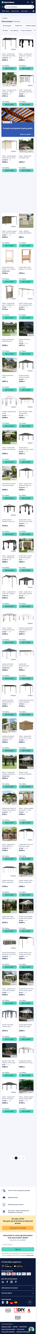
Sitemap (15, 1326)
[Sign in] (28, 2)
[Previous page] (12, 1158)
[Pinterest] (15, 1281)
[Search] (6, 7)
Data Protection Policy (8, 1329)
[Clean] (32, 7)
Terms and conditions (8, 1332)
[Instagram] (11, 1281)
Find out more (30, 1255)
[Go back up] (30, 1302)
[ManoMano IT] (7, 1302)
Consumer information (23, 1332)
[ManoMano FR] (2, 1302)
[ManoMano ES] (15, 1302)
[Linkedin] (2, 1281)
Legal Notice (23, 1326)
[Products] (2, 7)
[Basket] (32, 2)
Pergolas (5, 18)
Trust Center (20, 1329)
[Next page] (23, 1158)
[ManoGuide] (31, 1329)
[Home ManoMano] (13, 2)
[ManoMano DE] (11, 1302)
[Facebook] (7, 1281)
